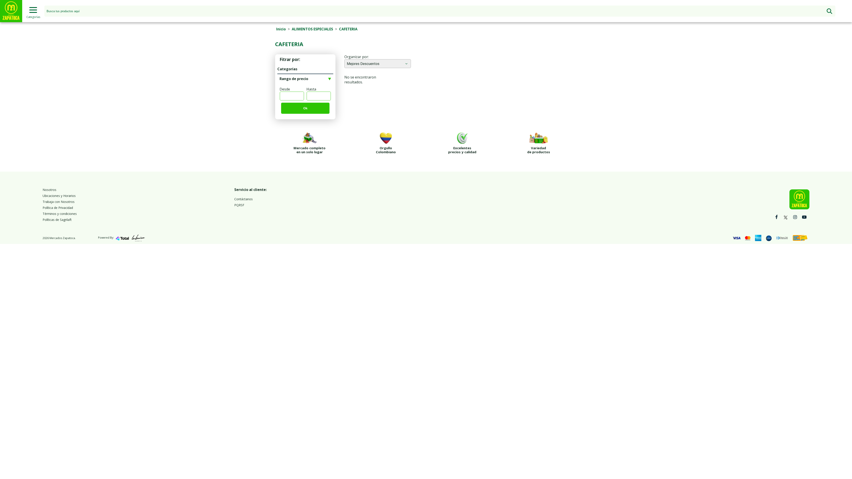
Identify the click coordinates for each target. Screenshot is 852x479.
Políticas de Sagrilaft (57, 220)
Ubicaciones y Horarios (59, 196)
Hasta (311, 89)
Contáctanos (243, 199)
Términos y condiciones (60, 214)
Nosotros (49, 190)
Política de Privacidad (58, 208)
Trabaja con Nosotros (59, 202)
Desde (285, 89)
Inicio (281, 29)
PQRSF (239, 205)
